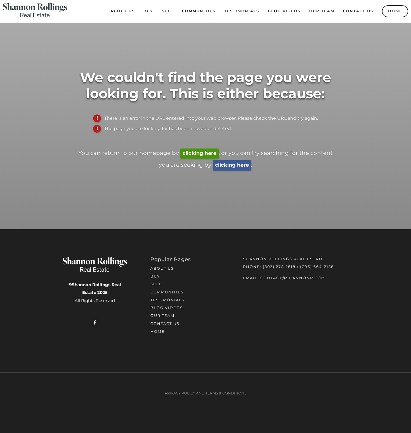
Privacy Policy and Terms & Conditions (206, 393)
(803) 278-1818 (279, 267)
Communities (199, 11)
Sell (167, 11)
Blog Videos (284, 11)
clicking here (199, 153)
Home (395, 11)
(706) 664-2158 (317, 267)
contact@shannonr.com (292, 278)
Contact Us (358, 11)
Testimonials (241, 11)
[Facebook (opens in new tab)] (94, 322)
